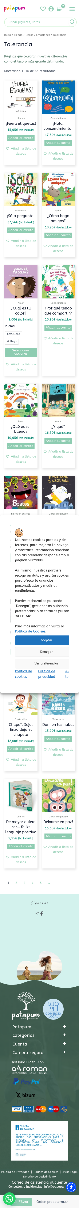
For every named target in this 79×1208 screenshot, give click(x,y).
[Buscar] (72, 22)
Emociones (43, 35)
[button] (20, 151)
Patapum (21, 1027)
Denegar (46, 652)
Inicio (7, 35)
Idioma (10, 326)
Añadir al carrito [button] (20, 138)
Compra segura (28, 1052)
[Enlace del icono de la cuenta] (51, 9)
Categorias (23, 1035)
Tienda (18, 35)
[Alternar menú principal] (72, 9)
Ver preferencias (46, 663)
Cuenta (19, 1044)
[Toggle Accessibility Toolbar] (71, 1187)
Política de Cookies (30, 631)
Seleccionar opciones (20, 352)
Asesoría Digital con (28, 1062)
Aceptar (46, 640)
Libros (29, 35)
